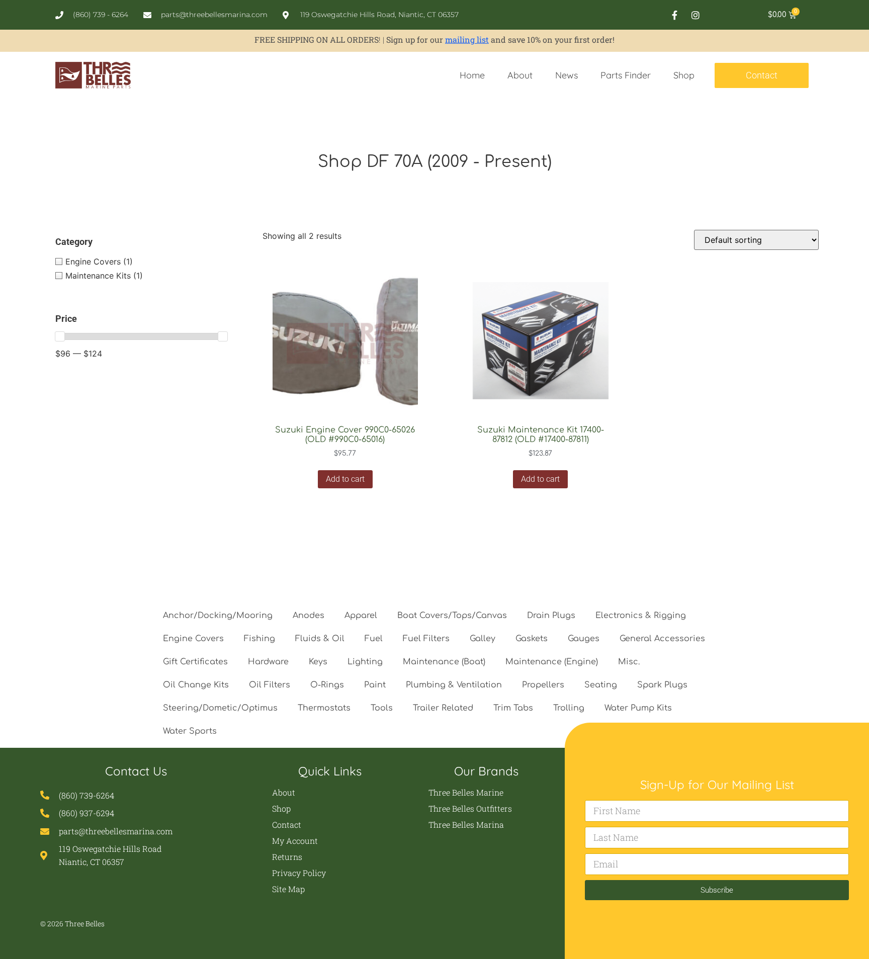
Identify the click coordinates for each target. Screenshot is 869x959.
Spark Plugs (662, 684)
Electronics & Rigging (640, 615)
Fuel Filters (426, 638)
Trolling (568, 708)
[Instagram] (695, 15)
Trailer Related (443, 708)
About (520, 75)
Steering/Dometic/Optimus (220, 708)
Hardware (268, 661)
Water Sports (190, 731)
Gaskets (531, 638)
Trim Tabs (513, 708)
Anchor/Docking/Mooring (218, 615)
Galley (482, 638)
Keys (318, 661)
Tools (382, 708)
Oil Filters (269, 684)
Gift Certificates (195, 661)
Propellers (543, 684)
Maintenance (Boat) (444, 661)
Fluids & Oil (319, 638)
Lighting (365, 661)
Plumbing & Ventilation (454, 684)
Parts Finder (625, 75)
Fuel (374, 638)
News (566, 75)
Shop (683, 75)
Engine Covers (193, 638)
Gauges (583, 638)
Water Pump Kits (638, 708)
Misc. (629, 661)
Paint (375, 684)
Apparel (360, 615)
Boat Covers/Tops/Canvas (452, 615)
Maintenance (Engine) (551, 661)
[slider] (60, 336)
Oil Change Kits (196, 684)
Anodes (308, 615)
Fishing (259, 638)
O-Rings (327, 684)
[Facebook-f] (675, 15)
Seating (600, 684)
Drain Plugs (551, 615)
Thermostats (324, 708)
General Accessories (662, 638)
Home (472, 75)
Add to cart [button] (345, 479)
